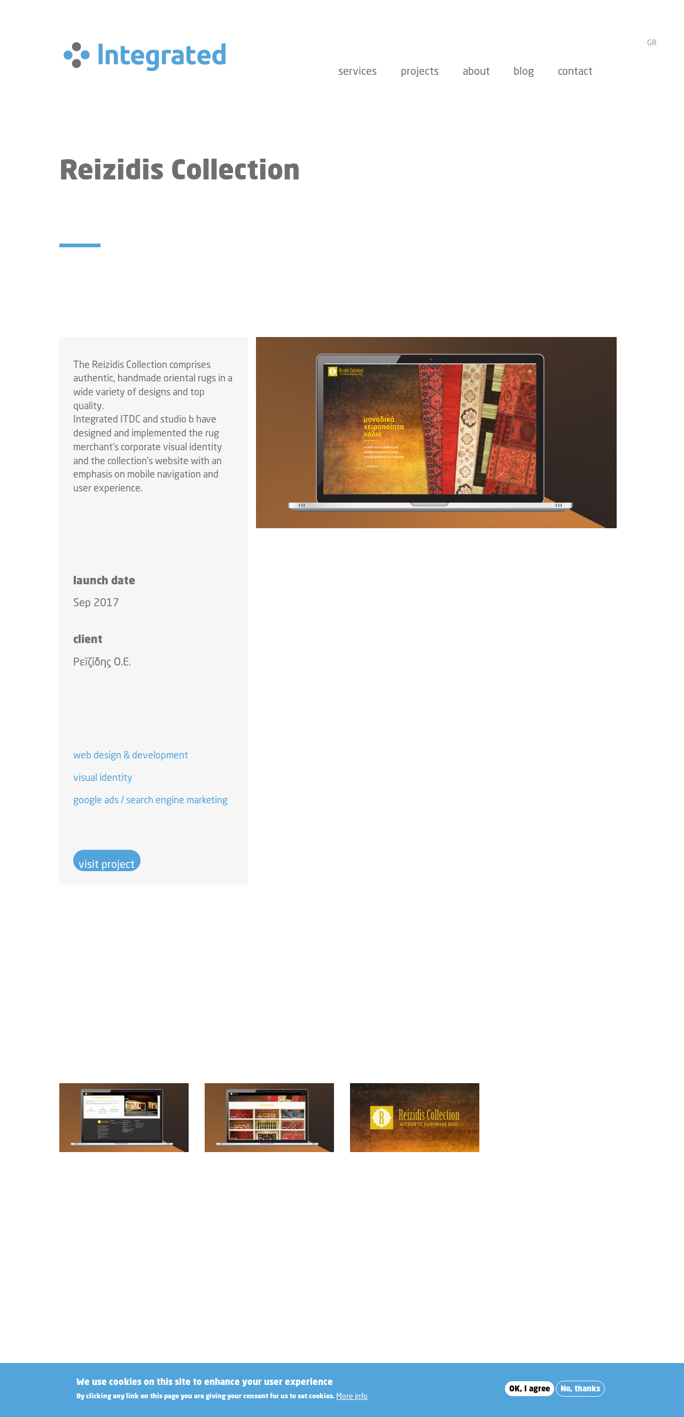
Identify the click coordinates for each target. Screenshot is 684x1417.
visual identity (103, 777)
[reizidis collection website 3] (269, 1117)
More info (352, 1395)
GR (652, 42)
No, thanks (580, 1388)
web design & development (130, 754)
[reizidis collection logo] (414, 1117)
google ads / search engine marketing (150, 799)
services (357, 71)
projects (420, 71)
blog (524, 71)
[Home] (148, 57)
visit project (107, 864)
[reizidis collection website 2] (124, 1117)
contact (575, 71)
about (476, 71)
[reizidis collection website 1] (436, 432)
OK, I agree (529, 1388)
